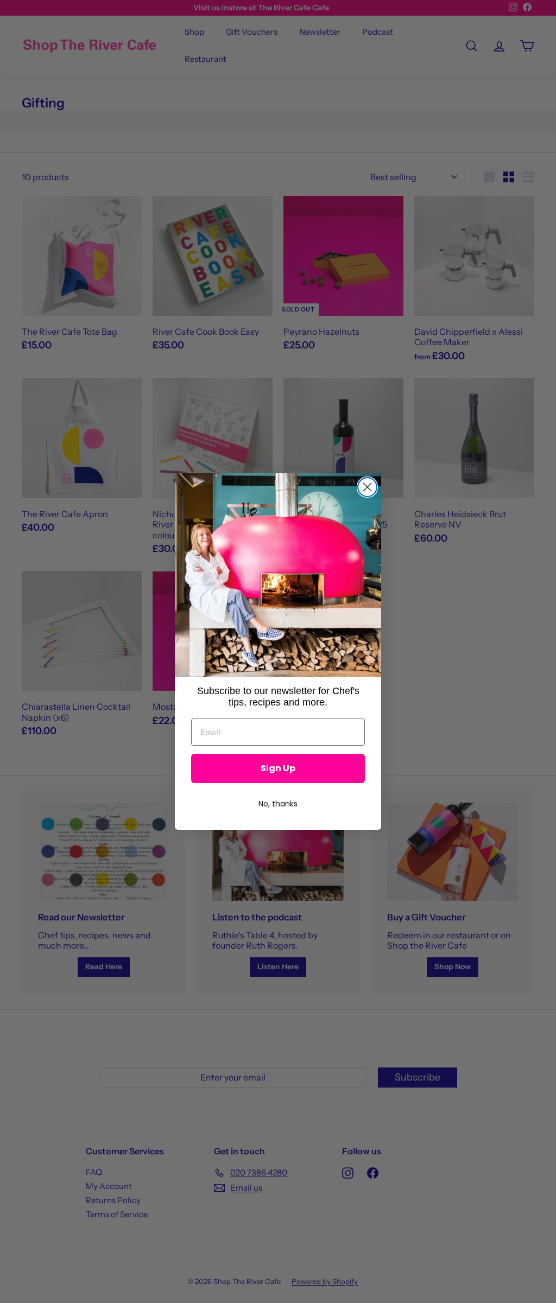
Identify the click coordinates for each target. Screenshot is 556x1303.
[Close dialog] (367, 487)
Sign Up (278, 768)
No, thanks (278, 803)
